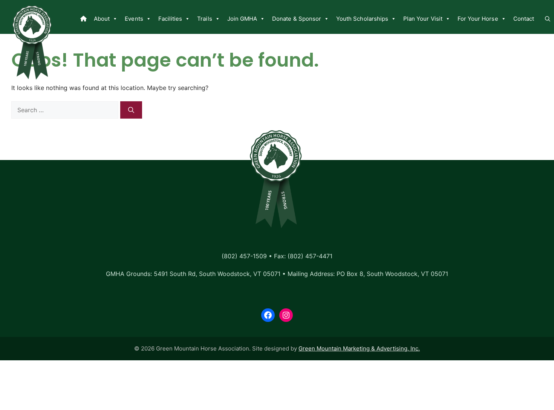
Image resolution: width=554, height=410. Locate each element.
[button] (547, 18)
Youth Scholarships (362, 18)
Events (134, 18)
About (102, 18)
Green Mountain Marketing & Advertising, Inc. (359, 348)
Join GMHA (242, 18)
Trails (204, 18)
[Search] (131, 110)
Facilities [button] (170, 18)
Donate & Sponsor (296, 18)
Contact (523, 18)
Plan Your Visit (422, 18)
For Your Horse (478, 18)
